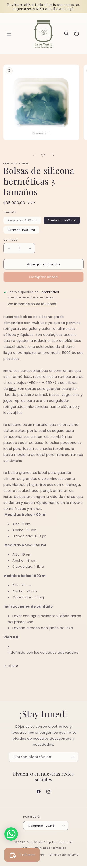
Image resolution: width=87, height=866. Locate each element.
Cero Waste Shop (39, 842)
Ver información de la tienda (32, 304)
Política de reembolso (50, 848)
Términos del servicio (63, 854)
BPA (12, 388)
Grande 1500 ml (21, 230)
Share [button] (13, 665)
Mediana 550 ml (62, 220)
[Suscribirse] (73, 757)
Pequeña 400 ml (24, 221)
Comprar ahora (43, 277)
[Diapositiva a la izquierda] (34, 155)
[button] (9, 33)
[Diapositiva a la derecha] (53, 155)
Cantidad (10, 239)
